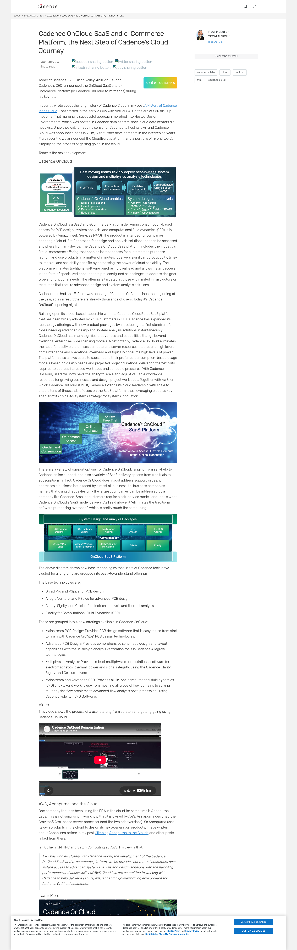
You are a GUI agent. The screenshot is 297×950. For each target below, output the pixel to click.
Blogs (17, 16)
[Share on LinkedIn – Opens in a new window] (91, 67)
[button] (245, 6)
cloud (225, 72)
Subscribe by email (227, 56)
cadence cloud (217, 80)
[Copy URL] (130, 67)
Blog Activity (216, 41)
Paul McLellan (218, 32)
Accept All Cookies (253, 921)
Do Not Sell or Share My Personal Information (167, 934)
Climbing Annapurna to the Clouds (121, 833)
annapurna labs (206, 72)
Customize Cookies (253, 930)
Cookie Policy (173, 931)
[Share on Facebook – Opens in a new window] (92, 61)
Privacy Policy (192, 931)
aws (199, 80)
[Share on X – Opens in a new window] (134, 61)
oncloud (239, 72)
